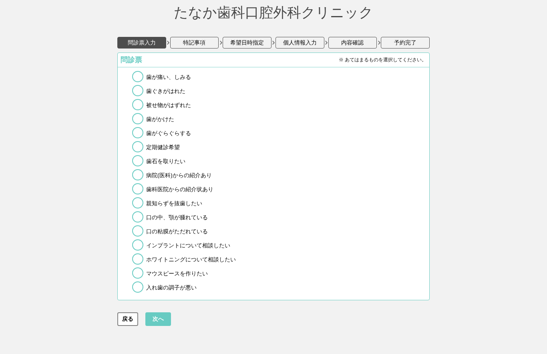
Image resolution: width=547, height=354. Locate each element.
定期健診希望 (163, 147)
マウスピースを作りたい (177, 273)
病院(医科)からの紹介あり (179, 175)
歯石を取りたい (165, 161)
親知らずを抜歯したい (174, 203)
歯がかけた (160, 119)
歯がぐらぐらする (168, 133)
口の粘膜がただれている (177, 231)
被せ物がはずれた (168, 105)
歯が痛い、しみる (168, 77)
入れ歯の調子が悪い (171, 287)
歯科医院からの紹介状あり (179, 189)
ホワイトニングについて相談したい (191, 259)
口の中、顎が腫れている (177, 217)
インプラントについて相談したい (188, 245)
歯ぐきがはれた (165, 91)
